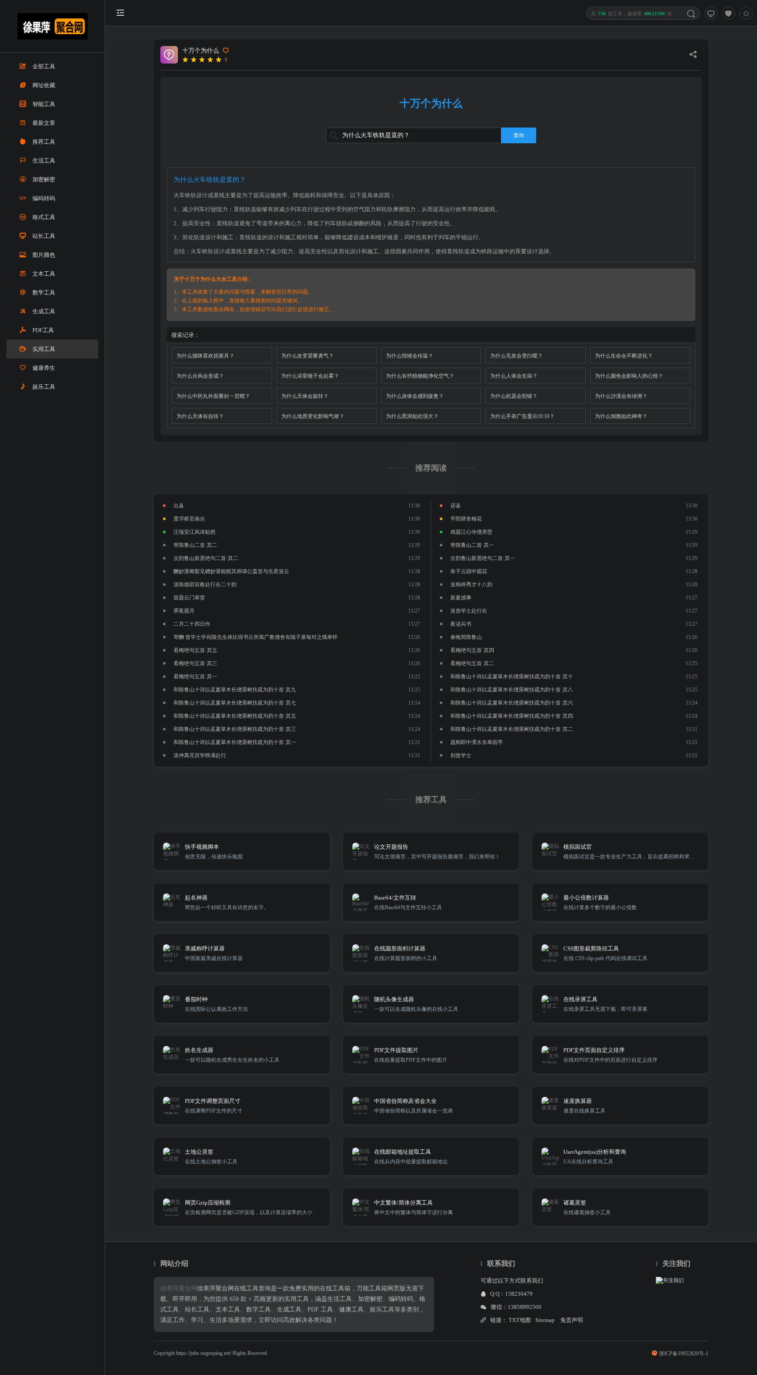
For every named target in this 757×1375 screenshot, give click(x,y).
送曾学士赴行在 (468, 611)
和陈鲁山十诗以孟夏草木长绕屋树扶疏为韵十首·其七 (234, 703)
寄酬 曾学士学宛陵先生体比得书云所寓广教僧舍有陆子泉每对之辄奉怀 (255, 637)
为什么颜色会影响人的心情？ (629, 376)
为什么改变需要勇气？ (307, 356)
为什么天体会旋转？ (305, 396)
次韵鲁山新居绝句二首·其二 (205, 558)
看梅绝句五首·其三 (195, 663)
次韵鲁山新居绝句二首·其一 (482, 558)
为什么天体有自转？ (200, 416)
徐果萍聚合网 (178, 1288)
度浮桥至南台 (189, 519)
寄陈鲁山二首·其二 (195, 545)
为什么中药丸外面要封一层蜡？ (213, 396)
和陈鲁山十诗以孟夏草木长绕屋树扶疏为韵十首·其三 (234, 729)
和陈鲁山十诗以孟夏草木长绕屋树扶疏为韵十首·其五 (234, 716)
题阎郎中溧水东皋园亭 (476, 742)
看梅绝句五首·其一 (195, 676)
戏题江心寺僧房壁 (471, 532)
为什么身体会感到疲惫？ (415, 396)
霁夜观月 (184, 611)
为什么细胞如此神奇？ (621, 416)
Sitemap (545, 1320)
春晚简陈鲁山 (466, 637)
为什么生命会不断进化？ (624, 356)
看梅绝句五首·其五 (195, 650)
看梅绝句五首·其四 (472, 650)
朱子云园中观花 (468, 571)
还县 (455, 506)
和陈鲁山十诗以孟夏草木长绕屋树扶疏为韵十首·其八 (511, 690)
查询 (518, 135)
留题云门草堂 (189, 598)
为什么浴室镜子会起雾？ (310, 376)
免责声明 (571, 1320)
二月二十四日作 (191, 624)
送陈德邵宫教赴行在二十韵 (205, 584)
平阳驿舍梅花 (466, 519)
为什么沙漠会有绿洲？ (621, 396)
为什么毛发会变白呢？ (516, 356)
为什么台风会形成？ (200, 376)
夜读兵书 (460, 624)
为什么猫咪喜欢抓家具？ (205, 356)
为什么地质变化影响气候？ (312, 416)
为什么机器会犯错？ (514, 396)
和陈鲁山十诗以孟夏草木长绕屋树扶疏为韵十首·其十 (511, 676)
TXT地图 (520, 1320)
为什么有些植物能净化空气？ (420, 376)
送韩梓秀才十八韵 (471, 584)
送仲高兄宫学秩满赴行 (199, 755)
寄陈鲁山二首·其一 (472, 545)
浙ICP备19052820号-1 (683, 1353)
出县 (178, 506)
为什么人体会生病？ (514, 376)
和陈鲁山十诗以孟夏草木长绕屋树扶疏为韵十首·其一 (234, 742)
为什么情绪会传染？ (409, 356)
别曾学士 (460, 755)
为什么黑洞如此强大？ (412, 416)
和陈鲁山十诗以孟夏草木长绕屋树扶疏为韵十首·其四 (511, 716)
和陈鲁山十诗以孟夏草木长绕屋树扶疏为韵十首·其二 (511, 729)
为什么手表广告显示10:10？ (522, 416)
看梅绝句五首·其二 (472, 663)
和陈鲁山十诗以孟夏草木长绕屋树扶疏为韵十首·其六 (511, 703)
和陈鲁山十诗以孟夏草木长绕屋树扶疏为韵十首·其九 (234, 690)
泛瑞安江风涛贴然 (194, 532)
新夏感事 (460, 598)
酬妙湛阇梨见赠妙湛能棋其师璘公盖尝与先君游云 (231, 571)
